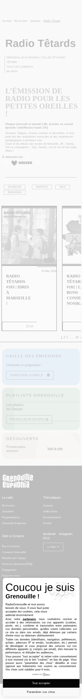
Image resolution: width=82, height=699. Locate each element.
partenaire (29, 619)
